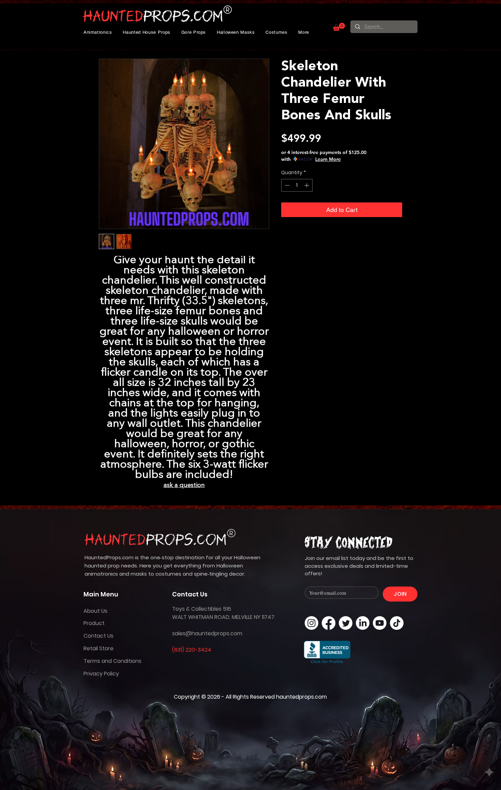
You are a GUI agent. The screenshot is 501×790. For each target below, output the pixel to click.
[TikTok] (397, 623)
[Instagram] (311, 623)
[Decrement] (286, 185)
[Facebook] (328, 623)
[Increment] (307, 185)
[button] (97, 32)
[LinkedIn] (362, 623)
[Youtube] (379, 623)
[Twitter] (345, 623)
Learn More (328, 159)
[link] (339, 27)
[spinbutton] (297, 185)
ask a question (184, 485)
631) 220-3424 (192, 650)
